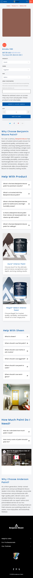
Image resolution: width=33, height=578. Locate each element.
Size (3, 73)
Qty (3, 108)
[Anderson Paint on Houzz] (19, 569)
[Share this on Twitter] (10, 123)
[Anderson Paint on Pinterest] (16, 569)
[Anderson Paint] (16, 1)
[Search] (27, 1)
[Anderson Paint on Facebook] (13, 569)
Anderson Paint (18, 574)
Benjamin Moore (21, 139)
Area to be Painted (15, 84)
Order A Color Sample (16, 104)
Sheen (4, 66)
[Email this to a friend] (22, 123)
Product (5, 58)
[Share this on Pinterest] (18, 123)
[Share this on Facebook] (14, 123)
